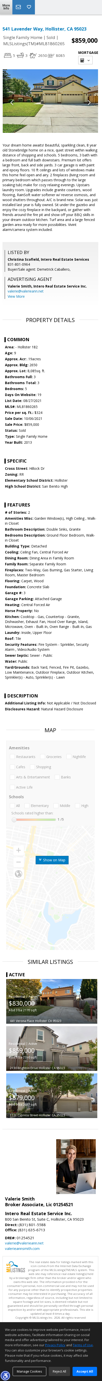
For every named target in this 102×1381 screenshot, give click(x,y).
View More (16, 296)
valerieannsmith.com (22, 1248)
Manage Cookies (29, 1371)
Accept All (84, 1371)
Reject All (59, 1371)
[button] (5, 1375)
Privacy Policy (55, 1345)
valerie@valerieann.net (26, 291)
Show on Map (53, 860)
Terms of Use (83, 1345)
